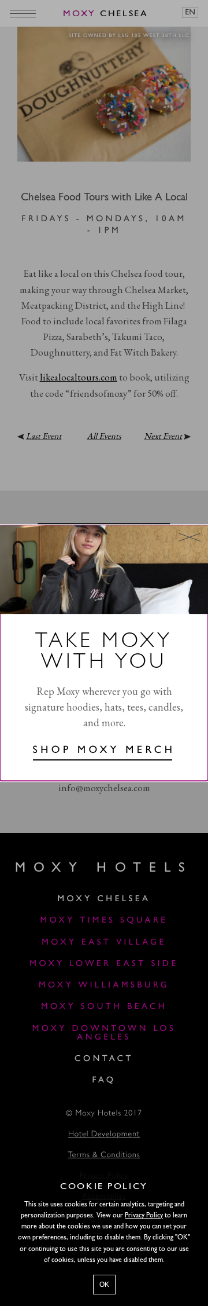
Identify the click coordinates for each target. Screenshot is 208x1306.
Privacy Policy (144, 1215)
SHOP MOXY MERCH (104, 751)
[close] (189, 536)
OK (104, 1285)
